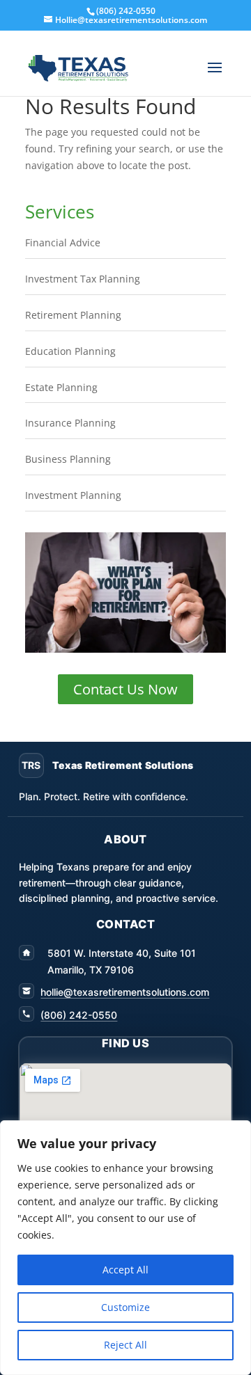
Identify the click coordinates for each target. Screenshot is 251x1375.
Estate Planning (61, 387)
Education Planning (70, 351)
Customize (125, 1307)
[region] (125, 1247)
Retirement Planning (73, 314)
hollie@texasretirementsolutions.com (124, 992)
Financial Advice (62, 242)
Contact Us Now (125, 689)
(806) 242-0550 (78, 1015)
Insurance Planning (70, 422)
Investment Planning (73, 495)
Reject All (125, 1344)
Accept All (125, 1269)
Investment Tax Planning (82, 278)
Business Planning (68, 459)
